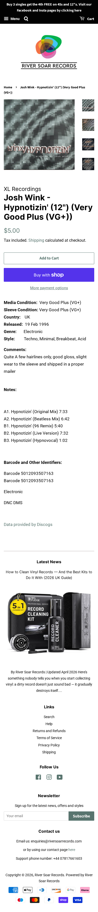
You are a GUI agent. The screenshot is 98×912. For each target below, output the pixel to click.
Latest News (49, 561)
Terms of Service (49, 738)
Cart (90, 19)
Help (49, 724)
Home (8, 87)
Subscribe (81, 816)
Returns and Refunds (49, 731)
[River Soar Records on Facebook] (38, 778)
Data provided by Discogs (28, 524)
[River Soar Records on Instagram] (49, 778)
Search (49, 717)
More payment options (49, 288)
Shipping (36, 240)
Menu (15, 19)
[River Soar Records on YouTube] (60, 778)
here (71, 850)
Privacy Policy (49, 745)
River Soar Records (49, 875)
